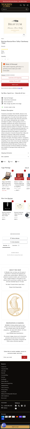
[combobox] (15, 9)
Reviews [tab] (5, 245)
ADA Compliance (5, 395)
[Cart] (24, 5)
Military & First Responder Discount (9, 393)
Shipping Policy (4, 385)
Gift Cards (3, 370)
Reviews (3, 377)
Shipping (3, 75)
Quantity (3, 56)
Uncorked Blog (4, 375)
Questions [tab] (14, 245)
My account (4, 398)
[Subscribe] (24, 357)
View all (27, 167)
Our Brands (3, 379)
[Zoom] (24, 34)
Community (3, 391)
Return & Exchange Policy (7, 383)
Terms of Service (5, 387)
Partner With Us (4, 381)
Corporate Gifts (4, 368)
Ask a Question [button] (15, 242)
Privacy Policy (4, 389)
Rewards (3, 373)
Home (2, 38)
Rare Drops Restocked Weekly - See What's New (15, 1)
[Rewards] (4, 425)
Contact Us (3, 366)
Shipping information (6, 153)
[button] (27, 215)
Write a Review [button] (15, 238)
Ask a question (5, 156)
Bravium (3, 46)
